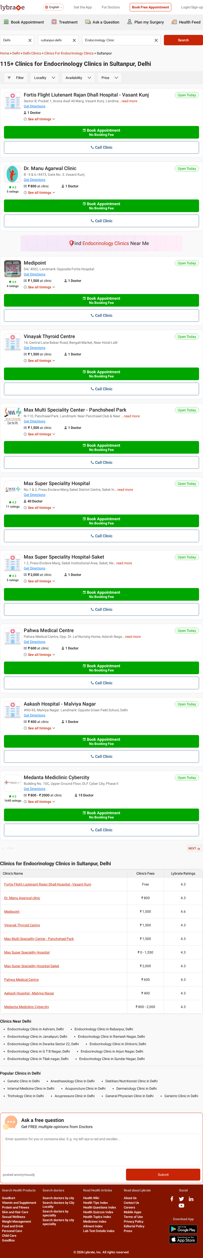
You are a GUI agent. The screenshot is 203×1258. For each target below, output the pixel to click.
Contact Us (131, 1203)
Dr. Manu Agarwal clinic (50, 168)
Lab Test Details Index (99, 1231)
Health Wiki (91, 1198)
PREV (10, 848)
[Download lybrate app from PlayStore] (183, 1232)
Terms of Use (133, 1217)
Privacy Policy (133, 1221)
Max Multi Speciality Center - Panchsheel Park (75, 410)
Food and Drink (12, 1226)
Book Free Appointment (150, 7)
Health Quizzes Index (98, 1212)
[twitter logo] (181, 1201)
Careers (129, 1207)
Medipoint (35, 263)
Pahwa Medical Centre (49, 630)
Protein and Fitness (15, 1207)
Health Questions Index (99, 1207)
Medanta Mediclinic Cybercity (56, 777)
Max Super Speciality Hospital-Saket (64, 557)
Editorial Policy (134, 1226)
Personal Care (12, 1231)
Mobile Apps (132, 1212)
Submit (163, 1175)
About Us (130, 1198)
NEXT (192, 848)
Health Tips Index (95, 1203)
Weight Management (16, 1221)
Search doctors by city (58, 1198)
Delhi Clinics (32, 53)
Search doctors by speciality (55, 1213)
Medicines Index (94, 1221)
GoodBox (8, 1240)
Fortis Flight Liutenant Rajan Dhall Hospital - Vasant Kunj (86, 95)
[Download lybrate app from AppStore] (183, 1243)
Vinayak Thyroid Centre (49, 336)
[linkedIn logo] (191, 1201)
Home (4, 53)
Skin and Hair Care (15, 1212)
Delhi (16, 53)
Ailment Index (93, 1226)
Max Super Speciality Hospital (57, 483)
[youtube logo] (181, 1207)
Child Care (9, 1235)
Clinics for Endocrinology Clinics (69, 53)
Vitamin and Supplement (19, 1203)
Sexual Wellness (13, 1217)
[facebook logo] (172, 1201)
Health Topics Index (97, 1217)
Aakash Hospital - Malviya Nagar (60, 704)
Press (128, 1231)
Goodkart (8, 1198)
